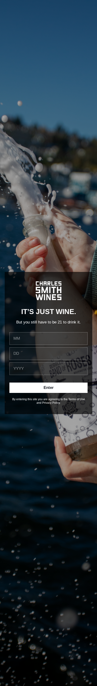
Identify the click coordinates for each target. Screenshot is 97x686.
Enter (49, 387)
